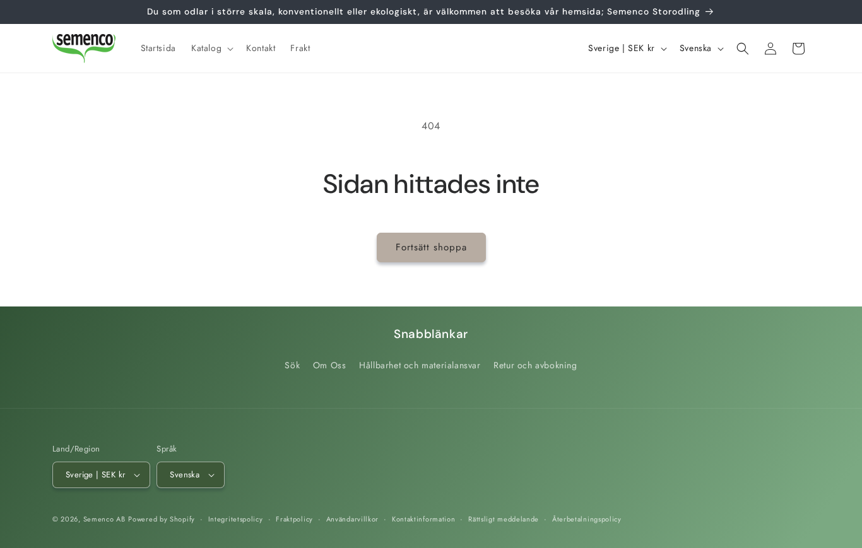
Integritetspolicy (235, 519)
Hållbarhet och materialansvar (419, 365)
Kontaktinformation (424, 519)
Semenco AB (104, 519)
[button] (211, 48)
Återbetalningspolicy (587, 519)
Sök (292, 365)
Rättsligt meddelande (503, 519)
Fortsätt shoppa (431, 247)
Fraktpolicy (294, 519)
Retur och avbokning (535, 365)
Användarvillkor (352, 519)
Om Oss (329, 365)
